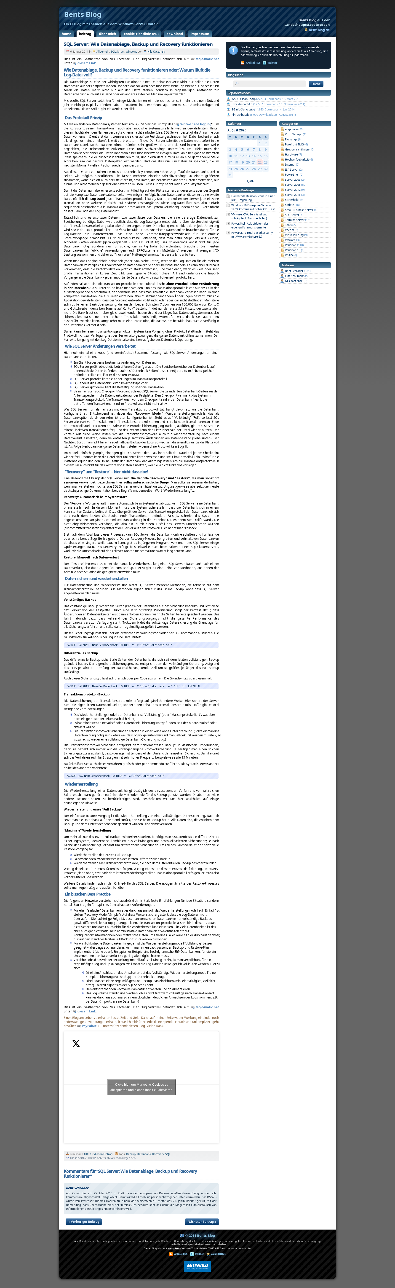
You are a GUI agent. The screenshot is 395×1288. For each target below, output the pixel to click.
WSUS (289, 255)
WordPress (174, 1248)
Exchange (291, 139)
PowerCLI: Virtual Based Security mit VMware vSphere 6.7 (252, 235)
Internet (290, 164)
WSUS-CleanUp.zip (244, 99)
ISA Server (292, 170)
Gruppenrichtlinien (297, 149)
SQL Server (117, 52)
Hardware (291, 154)
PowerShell (292, 175)
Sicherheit (291, 200)
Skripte (289, 205)
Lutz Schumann (294, 276)
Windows (131, 52)
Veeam (289, 230)
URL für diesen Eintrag (98, 1154)
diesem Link (86, 63)
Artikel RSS (253, 63)
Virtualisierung (294, 235)
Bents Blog (307, 22)
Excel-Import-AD (242, 104)
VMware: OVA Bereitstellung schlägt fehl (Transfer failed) (249, 216)
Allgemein (102, 52)
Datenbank (144, 1154)
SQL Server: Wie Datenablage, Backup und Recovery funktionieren (138, 43)
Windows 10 (292, 250)
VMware (290, 240)
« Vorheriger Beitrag (83, 1222)
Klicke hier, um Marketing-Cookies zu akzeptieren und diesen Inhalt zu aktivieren (141, 1087)
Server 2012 (293, 190)
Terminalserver (294, 220)
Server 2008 (293, 185)
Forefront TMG (294, 144)
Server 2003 (293, 180)
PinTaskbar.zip (240, 115)
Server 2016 (293, 195)
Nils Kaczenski (156, 52)
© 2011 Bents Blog (200, 1235)
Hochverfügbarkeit (297, 159)
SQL (167, 1154)
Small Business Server (299, 210)
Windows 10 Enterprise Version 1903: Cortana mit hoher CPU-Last (253, 207)
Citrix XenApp (293, 134)
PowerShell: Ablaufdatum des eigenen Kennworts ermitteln (250, 225)
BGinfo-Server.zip (243, 109)
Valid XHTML (218, 1254)
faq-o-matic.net (207, 59)
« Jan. (250, 181)
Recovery (158, 1154)
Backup (131, 1154)
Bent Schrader (294, 271)
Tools (288, 225)
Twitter (272, 63)
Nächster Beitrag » (202, 1222)
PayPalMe (89, 1026)
